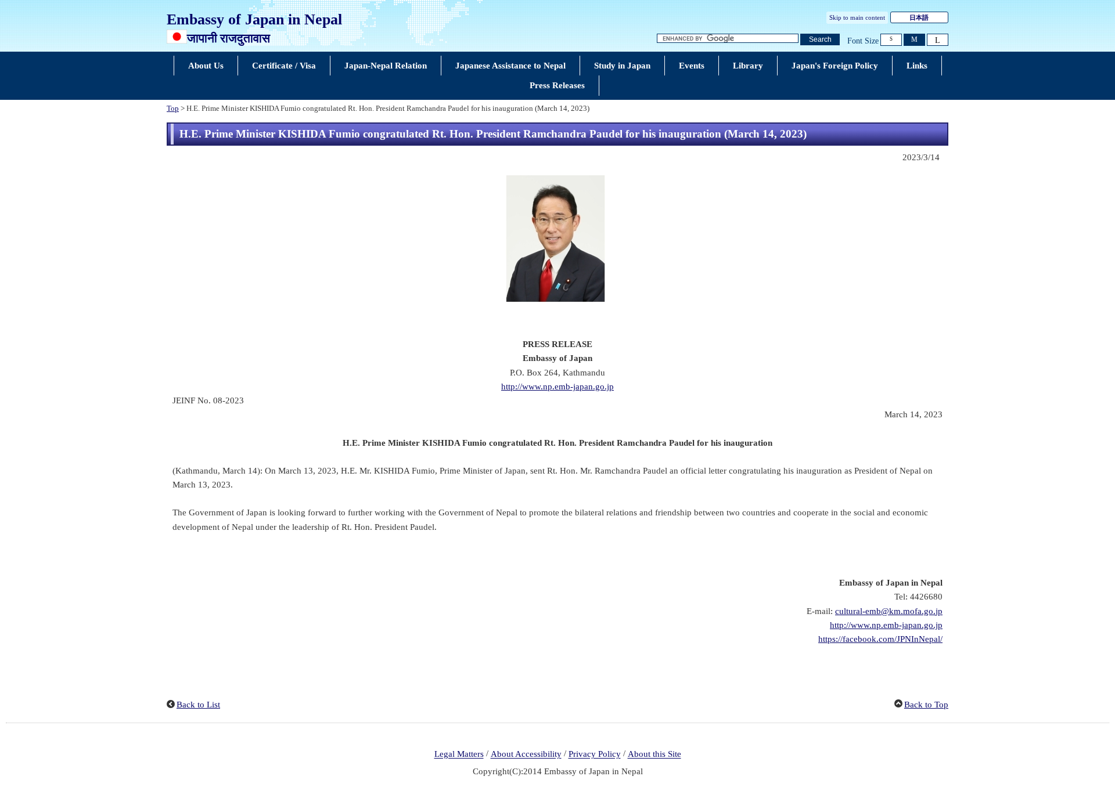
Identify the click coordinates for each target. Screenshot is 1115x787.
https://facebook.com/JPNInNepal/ (880, 639)
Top (173, 108)
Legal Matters (459, 754)
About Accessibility (526, 754)
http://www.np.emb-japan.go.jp (557, 386)
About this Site (654, 754)
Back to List (198, 704)
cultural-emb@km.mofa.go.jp (889, 611)
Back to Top (926, 704)
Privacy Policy (595, 754)
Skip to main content (857, 17)
